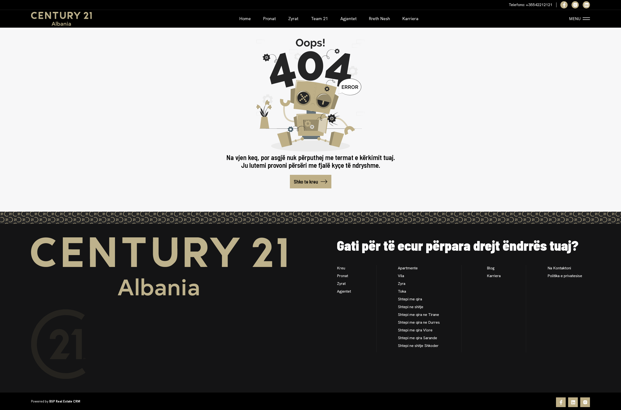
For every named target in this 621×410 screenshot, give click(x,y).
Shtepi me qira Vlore (415, 330)
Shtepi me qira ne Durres (419, 322)
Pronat (269, 18)
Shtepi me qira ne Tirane (418, 314)
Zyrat (293, 18)
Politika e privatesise (564, 275)
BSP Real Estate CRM (64, 401)
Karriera (410, 18)
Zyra (401, 283)
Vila (401, 275)
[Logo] (61, 19)
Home (245, 18)
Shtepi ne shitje (410, 306)
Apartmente (408, 268)
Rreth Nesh (379, 18)
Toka (402, 291)
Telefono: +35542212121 (530, 5)
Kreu (341, 268)
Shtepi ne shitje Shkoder (418, 345)
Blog (491, 268)
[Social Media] (564, 4)
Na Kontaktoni (559, 268)
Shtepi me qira (410, 299)
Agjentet (348, 18)
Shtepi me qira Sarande (417, 337)
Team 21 (319, 18)
